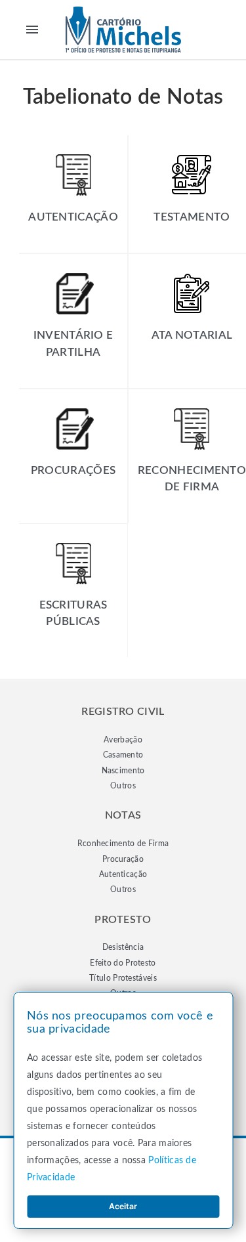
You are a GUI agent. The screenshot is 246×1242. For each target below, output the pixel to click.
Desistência (123, 947)
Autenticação (123, 874)
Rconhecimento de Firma (123, 843)
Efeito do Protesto (122, 963)
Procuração (123, 859)
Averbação (123, 740)
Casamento (123, 755)
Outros (123, 786)
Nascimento (123, 771)
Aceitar (123, 1206)
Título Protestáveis (123, 978)
